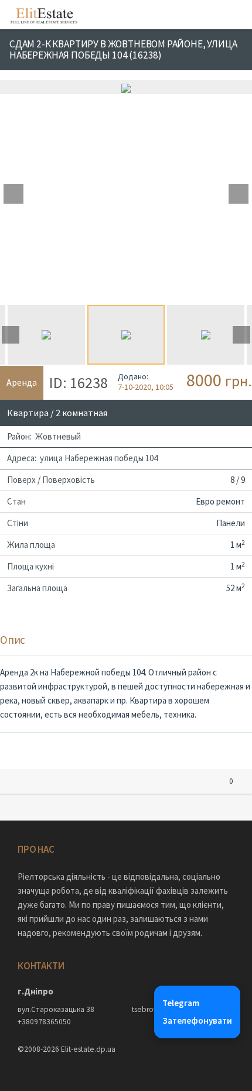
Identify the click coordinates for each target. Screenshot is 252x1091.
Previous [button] (13, 194)
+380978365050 (44, 1022)
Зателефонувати (197, 1020)
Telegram (180, 1002)
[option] (126, 87)
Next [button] (238, 194)
